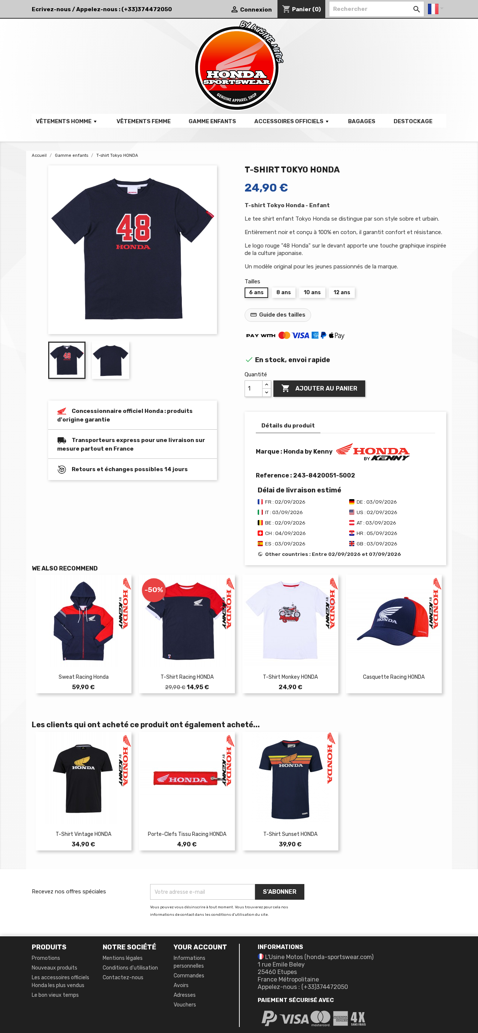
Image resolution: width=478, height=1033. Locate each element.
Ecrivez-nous (51, 9)
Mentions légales (123, 958)
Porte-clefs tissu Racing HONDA (187, 834)
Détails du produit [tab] (288, 425)
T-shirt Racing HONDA (187, 677)
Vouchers (185, 1005)
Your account (200, 947)
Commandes (189, 976)
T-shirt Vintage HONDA (83, 834)
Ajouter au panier (319, 388)
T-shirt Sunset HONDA (290, 834)
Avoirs (181, 985)
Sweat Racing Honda (84, 677)
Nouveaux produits (54, 968)
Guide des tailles (277, 314)
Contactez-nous (123, 977)
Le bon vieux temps (55, 995)
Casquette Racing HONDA (394, 677)
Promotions (46, 958)
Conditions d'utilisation (130, 968)
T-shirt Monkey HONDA (290, 677)
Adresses (185, 995)
